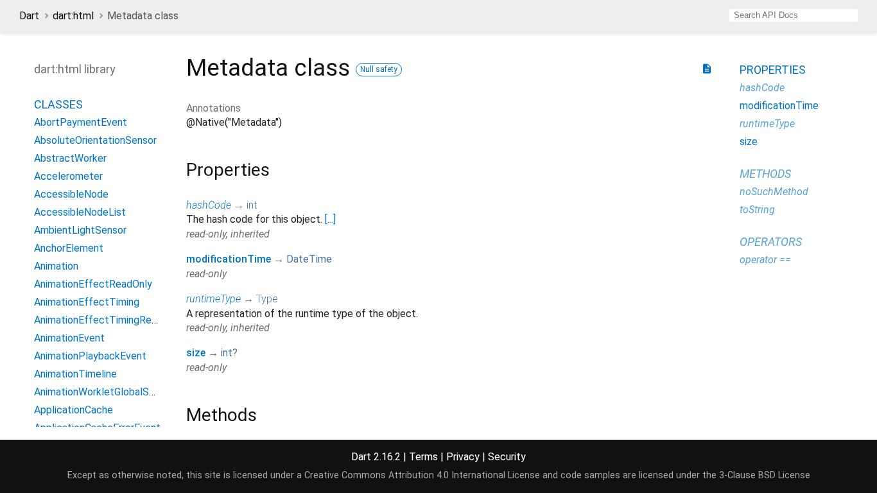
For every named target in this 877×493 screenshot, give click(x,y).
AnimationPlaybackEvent (90, 356)
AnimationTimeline (75, 374)
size (195, 353)
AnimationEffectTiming (86, 302)
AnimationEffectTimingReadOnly (108, 320)
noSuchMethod (774, 192)
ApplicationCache (73, 410)
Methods (765, 173)
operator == (765, 260)
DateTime (309, 259)
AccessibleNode (71, 194)
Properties (773, 69)
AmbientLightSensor (80, 230)
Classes (58, 104)
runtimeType (213, 299)
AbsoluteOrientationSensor (95, 140)
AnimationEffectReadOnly (93, 284)
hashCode (208, 205)
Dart (29, 16)
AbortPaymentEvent (80, 122)
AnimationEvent (69, 338)
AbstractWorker (70, 158)
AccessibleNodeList (80, 212)
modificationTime (228, 259)
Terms (423, 457)
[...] (330, 219)
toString (757, 209)
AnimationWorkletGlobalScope (103, 392)
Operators (771, 241)
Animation (56, 266)
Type (267, 299)
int (252, 205)
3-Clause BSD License (764, 475)
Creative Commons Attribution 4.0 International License (422, 475)
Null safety (378, 69)
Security (507, 457)
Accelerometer (68, 176)
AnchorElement (68, 248)
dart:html (73, 16)
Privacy (463, 457)
